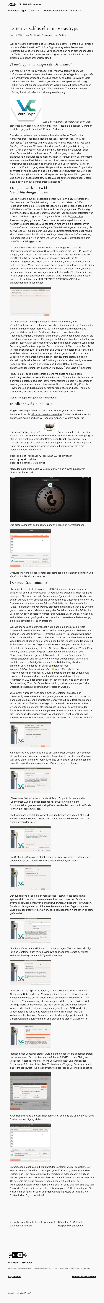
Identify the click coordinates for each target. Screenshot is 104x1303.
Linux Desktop (60, 35)
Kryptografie (47, 35)
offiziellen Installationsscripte (46, 414)
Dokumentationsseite (48, 181)
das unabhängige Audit (45, 125)
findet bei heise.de (30, 92)
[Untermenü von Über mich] (41, 10)
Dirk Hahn (34, 35)
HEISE (59, 367)
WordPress (25, 1293)
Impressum (14, 1276)
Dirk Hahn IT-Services (30, 4)
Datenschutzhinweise (84, 1276)
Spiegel (74, 367)
